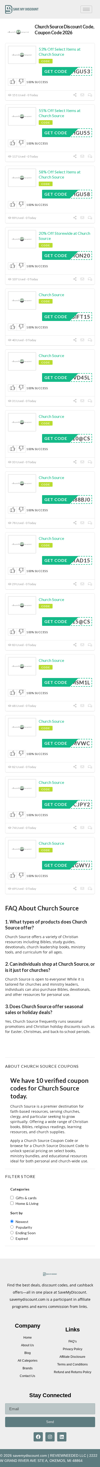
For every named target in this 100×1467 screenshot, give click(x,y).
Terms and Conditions (72, 1364)
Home (27, 1337)
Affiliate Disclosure (72, 1357)
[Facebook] (38, 1436)
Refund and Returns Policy (72, 1372)
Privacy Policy (72, 1349)
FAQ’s (72, 1341)
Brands (28, 1368)
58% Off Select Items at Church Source (60, 174)
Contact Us (27, 1376)
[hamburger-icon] (86, 9)
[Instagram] (50, 1436)
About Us (27, 1345)
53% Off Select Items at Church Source (60, 52)
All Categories (27, 1360)
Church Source (51, 294)
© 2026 (6, 1455)
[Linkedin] (61, 1436)
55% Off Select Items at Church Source (60, 113)
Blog (27, 1353)
